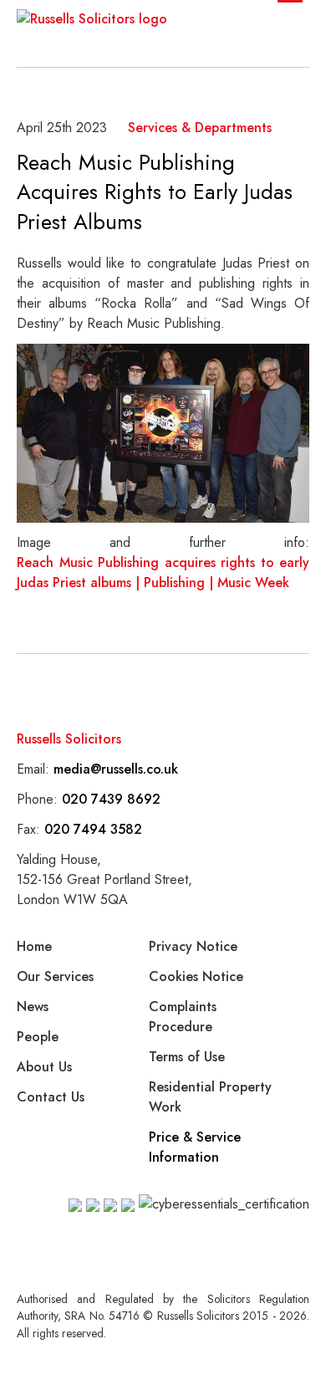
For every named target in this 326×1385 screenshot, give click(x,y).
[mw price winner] (75, 1204)
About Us (44, 1066)
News (32, 1006)
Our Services (55, 976)
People (38, 1036)
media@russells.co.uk (115, 769)
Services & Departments (200, 127)
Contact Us (50, 1096)
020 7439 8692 (111, 799)
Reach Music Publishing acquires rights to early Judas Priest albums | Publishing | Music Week (163, 572)
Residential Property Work (210, 1097)
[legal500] (110, 1204)
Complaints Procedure (182, 1016)
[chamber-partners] (92, 1204)
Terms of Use (187, 1056)
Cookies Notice (196, 976)
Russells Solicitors (69, 739)
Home (34, 946)
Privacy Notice (193, 946)
